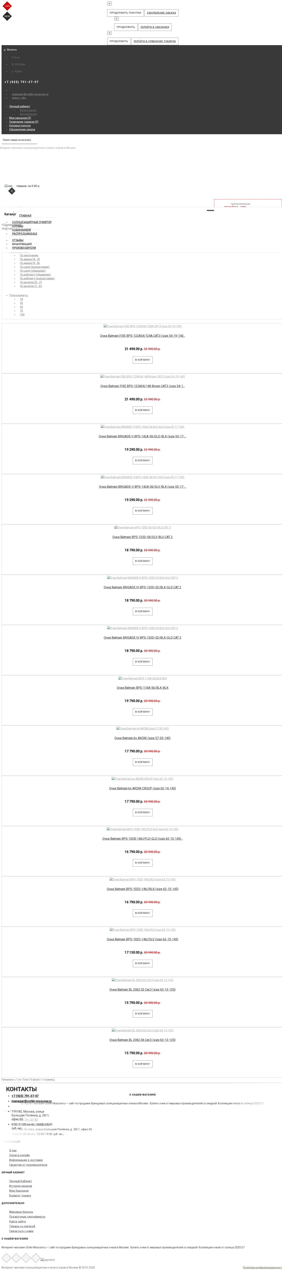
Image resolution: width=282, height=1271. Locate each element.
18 (21, 299)
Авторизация (28, 114)
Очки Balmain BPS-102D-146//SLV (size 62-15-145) (142, 939)
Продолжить (126, 27)
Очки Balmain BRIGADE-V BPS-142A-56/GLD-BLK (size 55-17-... (142, 436)
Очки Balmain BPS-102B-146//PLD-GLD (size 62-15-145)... (142, 838)
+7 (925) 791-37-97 (25, 1096)
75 (21, 310)
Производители (24, 247)
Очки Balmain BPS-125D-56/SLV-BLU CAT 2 (142, 537)
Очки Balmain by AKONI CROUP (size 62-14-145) (142, 788)
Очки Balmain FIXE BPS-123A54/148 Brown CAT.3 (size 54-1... (143, 386)
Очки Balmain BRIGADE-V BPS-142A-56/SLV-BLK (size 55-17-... (142, 487)
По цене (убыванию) (33, 270)
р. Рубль (17, 71)
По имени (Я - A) (30, 263)
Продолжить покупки (125, 13)
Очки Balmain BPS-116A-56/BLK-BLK (142, 688)
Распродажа (24, 233)
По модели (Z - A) (31, 286)
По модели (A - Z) (31, 282)
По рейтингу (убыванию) (35, 274)
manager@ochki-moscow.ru (30, 94)
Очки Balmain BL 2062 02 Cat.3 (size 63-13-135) (143, 989)
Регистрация (28, 110)
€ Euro (16, 57)
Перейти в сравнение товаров (155, 41)
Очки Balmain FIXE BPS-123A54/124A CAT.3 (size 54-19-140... (142, 336)
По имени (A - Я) (30, 259)
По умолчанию (29, 255)
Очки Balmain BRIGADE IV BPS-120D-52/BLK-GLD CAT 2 (142, 587)
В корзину (142, 360)
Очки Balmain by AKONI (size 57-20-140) (143, 738)
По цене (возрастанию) (34, 266)
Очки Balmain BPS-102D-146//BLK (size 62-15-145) (142, 889)
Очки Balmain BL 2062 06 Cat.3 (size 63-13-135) (143, 1040)
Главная (25, 215)
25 (21, 303)
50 (21, 306)
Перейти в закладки (155, 27)
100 (22, 314)
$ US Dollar (19, 64)
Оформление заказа (161, 13)
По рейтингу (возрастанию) (37, 278)
